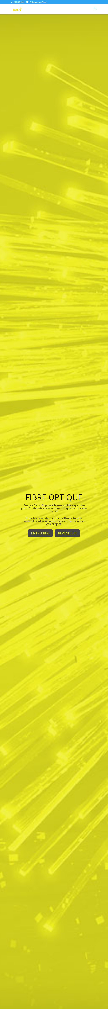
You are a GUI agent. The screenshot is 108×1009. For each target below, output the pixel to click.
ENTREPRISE (40, 533)
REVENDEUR (67, 533)
